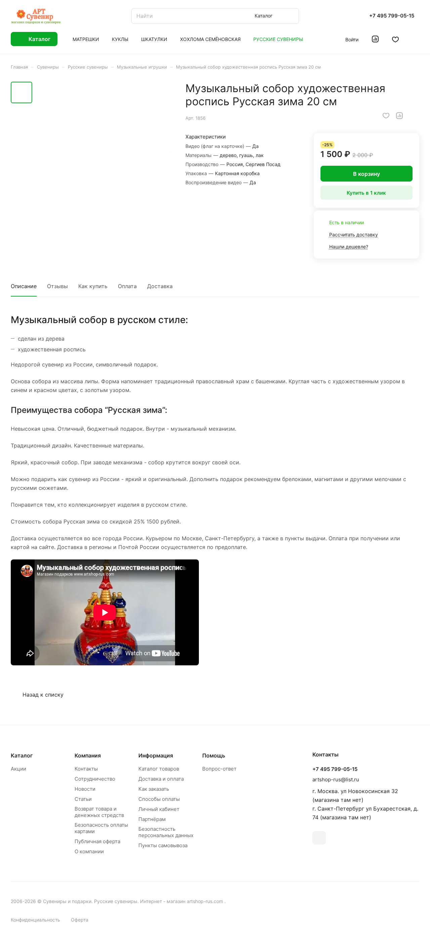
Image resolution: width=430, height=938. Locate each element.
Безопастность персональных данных (166, 832)
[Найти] (290, 16)
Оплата (127, 286)
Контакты (86, 769)
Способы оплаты (159, 799)
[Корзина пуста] (415, 39)
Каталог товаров (158, 769)
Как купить (93, 286)
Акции (18, 769)
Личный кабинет (158, 809)
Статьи (83, 799)
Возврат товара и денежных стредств (99, 812)
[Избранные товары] (395, 39)
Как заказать (153, 789)
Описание (24, 286)
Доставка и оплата (161, 779)
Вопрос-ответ (219, 769)
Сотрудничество (95, 779)
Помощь (213, 755)
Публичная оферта (97, 841)
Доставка (160, 286)
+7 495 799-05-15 (391, 16)
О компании (89, 851)
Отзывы (57, 286)
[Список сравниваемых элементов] (375, 39)
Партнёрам (152, 819)
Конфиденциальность (35, 920)
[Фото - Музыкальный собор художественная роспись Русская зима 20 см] (104, 152)
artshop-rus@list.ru (335, 779)
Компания (88, 755)
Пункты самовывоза (162, 845)
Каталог (22, 755)
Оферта (79, 920)
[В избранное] (386, 115)
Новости (85, 789)
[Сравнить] (399, 115)
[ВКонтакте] (319, 838)
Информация (155, 755)
